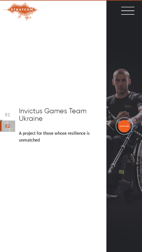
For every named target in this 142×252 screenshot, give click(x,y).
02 (10, 126)
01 (10, 114)
